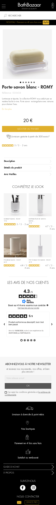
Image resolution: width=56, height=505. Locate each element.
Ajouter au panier (28, 129)
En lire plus (7, 109)
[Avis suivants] (52, 324)
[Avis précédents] (4, 324)
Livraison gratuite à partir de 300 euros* (31, 137)
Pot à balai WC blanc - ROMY (40, 260)
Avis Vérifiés (10, 174)
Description (9, 161)
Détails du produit (13, 168)
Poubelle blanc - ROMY (12, 260)
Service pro (32, 502)
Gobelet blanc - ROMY (12, 219)
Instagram (33, 487)
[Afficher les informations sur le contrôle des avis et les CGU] (47, 305)
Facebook (22, 487)
